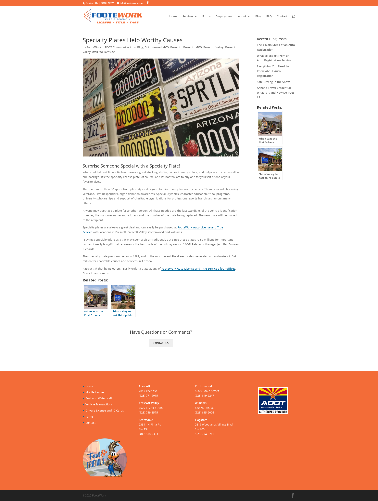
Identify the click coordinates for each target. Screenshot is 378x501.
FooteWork (94, 47)
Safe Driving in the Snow (273, 82)
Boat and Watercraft (98, 398)
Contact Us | (93, 3)
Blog (258, 16)
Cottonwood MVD (157, 47)
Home (173, 16)
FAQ (269, 16)
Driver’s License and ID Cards (104, 410)
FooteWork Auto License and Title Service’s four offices (198, 268)
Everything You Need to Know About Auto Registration (273, 71)
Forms (206, 16)
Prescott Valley (213, 47)
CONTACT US (161, 343)
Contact (282, 16)
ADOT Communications (120, 47)
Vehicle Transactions (99, 404)
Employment (224, 16)
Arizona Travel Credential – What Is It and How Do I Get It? (275, 92)
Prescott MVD (192, 47)
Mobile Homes (94, 392)
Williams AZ (107, 52)
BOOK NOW (107, 3)
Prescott (176, 47)
